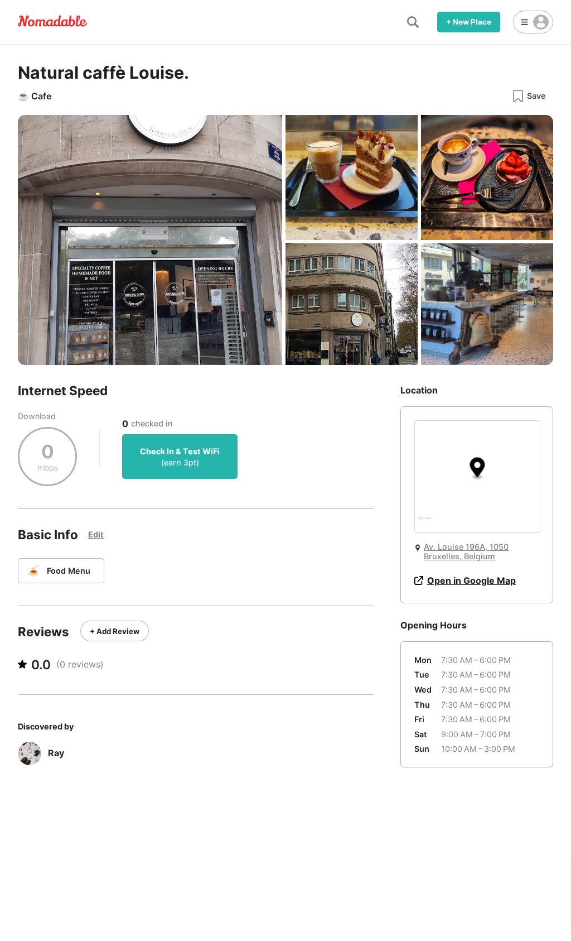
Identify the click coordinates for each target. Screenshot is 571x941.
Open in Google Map (471, 580)
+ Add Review (114, 631)
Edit (96, 534)
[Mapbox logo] (424, 522)
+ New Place (468, 21)
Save (536, 95)
